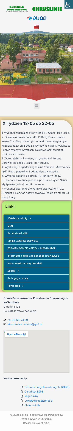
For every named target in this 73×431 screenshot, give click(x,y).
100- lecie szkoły (17, 218)
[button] (37, 106)
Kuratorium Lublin (17, 233)
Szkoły (11, 270)
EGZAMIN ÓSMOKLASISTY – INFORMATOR (31, 248)
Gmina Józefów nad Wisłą (22, 240)
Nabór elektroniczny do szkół (24, 263)
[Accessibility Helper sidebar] (68, 4)
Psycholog (13, 285)
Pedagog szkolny (17, 278)
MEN (10, 226)
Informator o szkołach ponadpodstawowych (33, 255)
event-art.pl (43, 422)
